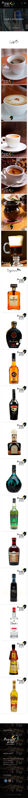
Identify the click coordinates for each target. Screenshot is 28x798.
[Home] (9, 28)
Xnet (19, 794)
